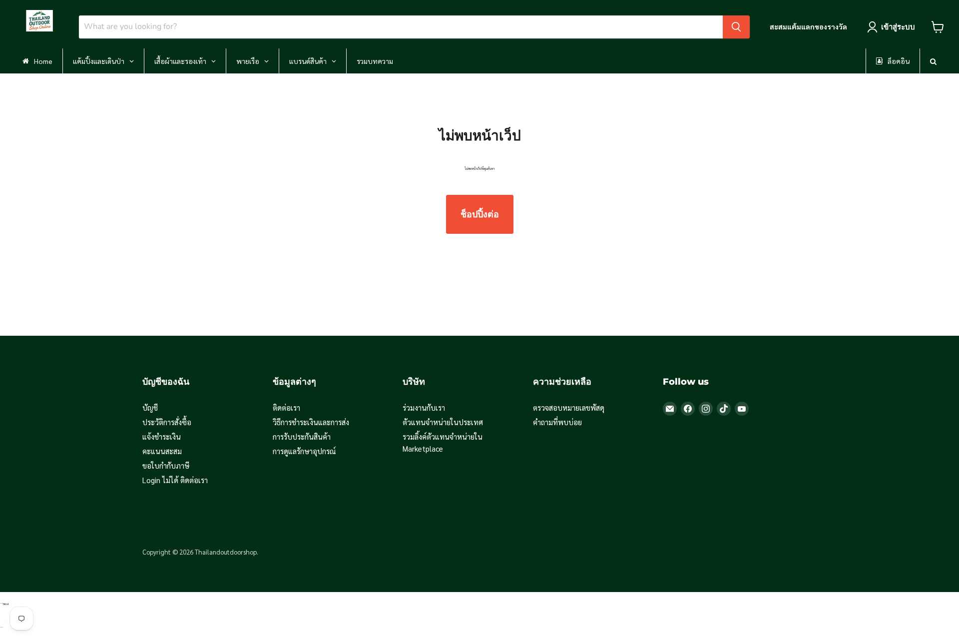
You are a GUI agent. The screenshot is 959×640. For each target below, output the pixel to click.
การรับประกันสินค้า (302, 436)
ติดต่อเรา (286, 407)
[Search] (736, 26)
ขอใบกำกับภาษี (165, 465)
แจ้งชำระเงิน (161, 436)
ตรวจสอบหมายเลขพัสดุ (568, 407)
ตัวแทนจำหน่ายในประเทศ (443, 422)
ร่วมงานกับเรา (424, 407)
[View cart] (938, 27)
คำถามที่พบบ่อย (557, 422)
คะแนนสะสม (162, 451)
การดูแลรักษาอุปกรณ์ (304, 451)
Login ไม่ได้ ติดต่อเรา (175, 480)
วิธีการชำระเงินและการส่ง (311, 422)
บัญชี (150, 407)
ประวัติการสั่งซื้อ (166, 422)
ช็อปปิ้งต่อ (480, 214)
